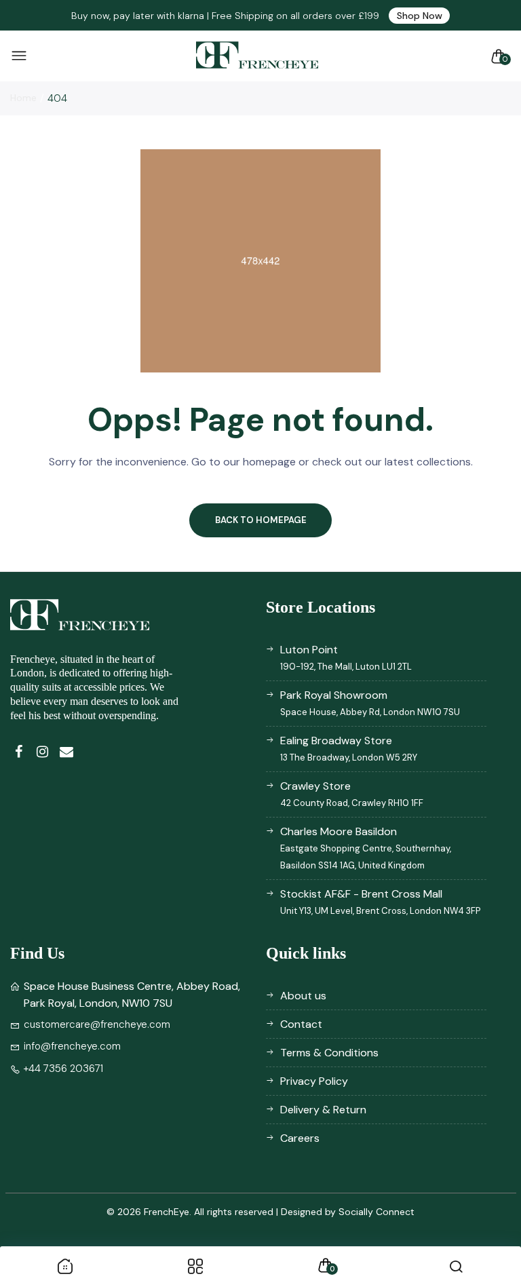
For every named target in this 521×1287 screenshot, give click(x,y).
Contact (301, 1024)
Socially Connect (376, 1212)
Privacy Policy (314, 1081)
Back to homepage (261, 520)
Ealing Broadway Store (348, 748)
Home (23, 98)
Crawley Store (351, 794)
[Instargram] (42, 752)
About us (303, 995)
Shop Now (419, 15)
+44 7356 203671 (63, 1068)
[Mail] (66, 752)
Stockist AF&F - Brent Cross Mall (380, 902)
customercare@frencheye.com (97, 1024)
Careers (300, 1138)
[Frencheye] (257, 56)
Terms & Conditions (329, 1052)
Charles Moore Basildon (365, 847)
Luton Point (346, 657)
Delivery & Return (323, 1109)
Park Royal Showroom (370, 703)
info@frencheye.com (72, 1046)
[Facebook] (18, 752)
